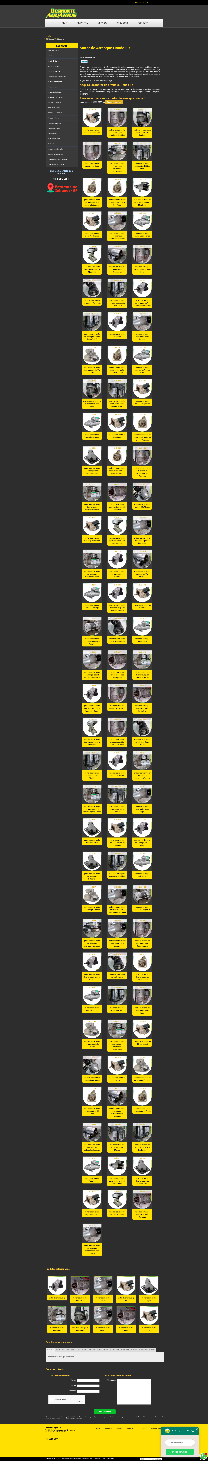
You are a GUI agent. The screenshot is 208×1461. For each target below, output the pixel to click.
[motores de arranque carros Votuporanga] (117, 626)
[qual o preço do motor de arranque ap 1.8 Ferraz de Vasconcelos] (142, 288)
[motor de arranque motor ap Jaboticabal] (92, 117)
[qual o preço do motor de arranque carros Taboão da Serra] (117, 389)
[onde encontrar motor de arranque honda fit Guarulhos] (92, 727)
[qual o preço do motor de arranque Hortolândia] (92, 861)
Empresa (82, 23)
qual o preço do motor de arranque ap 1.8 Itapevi (142, 842)
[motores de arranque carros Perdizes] (117, 962)
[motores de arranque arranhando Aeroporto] (92, 288)
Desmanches (52, 87)
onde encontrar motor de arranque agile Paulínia (92, 1044)
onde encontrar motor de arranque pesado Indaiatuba (142, 540)
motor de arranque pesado (103, 1329)
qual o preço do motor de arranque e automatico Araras (92, 507)
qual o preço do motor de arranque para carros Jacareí (142, 977)
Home (63, 23)
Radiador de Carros (54, 139)
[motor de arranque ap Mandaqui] (117, 422)
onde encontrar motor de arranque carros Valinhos (117, 943)
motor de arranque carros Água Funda (92, 436)
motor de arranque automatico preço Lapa (142, 809)
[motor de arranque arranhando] (126, 1315)
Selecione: (50, 1350)
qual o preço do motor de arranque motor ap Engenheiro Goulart (92, 708)
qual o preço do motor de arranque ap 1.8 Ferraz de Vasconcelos (142, 303)
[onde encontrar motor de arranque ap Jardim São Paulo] (117, 187)
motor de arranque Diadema (92, 1179)
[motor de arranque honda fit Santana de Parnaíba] (92, 626)
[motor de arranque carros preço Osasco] (117, 693)
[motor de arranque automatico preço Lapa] (142, 794)
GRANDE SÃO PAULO (104, 1350)
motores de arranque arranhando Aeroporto (92, 301)
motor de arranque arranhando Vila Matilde (92, 775)
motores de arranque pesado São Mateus (142, 505)
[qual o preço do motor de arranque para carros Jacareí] (142, 962)
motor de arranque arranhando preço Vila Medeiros (117, 507)
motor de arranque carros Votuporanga (142, 234)
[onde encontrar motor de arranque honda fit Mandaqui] (92, 254)
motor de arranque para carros (80, 1299)
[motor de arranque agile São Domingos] (92, 593)
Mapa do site (156, 1428)
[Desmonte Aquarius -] (104, 12)
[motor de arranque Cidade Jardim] (142, 626)
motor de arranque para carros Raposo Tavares (142, 370)
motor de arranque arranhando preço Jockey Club (117, 674)
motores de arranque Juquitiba (117, 335)
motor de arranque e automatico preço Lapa (142, 1010)
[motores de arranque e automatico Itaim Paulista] (142, 117)
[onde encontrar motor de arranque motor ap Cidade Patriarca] (142, 422)
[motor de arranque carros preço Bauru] (92, 151)
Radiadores (51, 144)
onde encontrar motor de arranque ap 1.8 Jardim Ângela (117, 370)
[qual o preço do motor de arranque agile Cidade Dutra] (142, 1166)
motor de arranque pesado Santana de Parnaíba (117, 842)
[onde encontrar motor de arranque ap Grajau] (142, 1096)
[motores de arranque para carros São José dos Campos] (117, 525)
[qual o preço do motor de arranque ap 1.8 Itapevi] (142, 828)
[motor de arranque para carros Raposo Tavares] (142, 355)
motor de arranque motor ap (149, 1329)
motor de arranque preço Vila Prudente (92, 1213)
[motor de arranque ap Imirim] (117, 1065)
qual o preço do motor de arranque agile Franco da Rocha (92, 470)
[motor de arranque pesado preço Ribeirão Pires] (142, 254)
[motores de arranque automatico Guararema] (117, 254)
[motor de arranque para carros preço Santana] (142, 1199)
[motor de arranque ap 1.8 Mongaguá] (142, 1029)
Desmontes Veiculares (55, 97)
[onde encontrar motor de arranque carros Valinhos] (117, 928)
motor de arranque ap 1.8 (126, 1299)
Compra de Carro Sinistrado (57, 76)
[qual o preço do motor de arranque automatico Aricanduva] (117, 151)
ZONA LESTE (60, 1350)
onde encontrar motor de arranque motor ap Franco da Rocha (117, 470)
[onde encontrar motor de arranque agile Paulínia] (92, 1029)
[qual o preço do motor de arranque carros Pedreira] (117, 794)
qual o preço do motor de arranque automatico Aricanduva (117, 167)
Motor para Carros (54, 108)
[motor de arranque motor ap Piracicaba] (92, 525)
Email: (74, 1385)
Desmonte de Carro (54, 92)
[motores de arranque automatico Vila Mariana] (142, 559)
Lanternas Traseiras (54, 102)
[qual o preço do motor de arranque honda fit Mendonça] (142, 187)
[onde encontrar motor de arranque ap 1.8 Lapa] (92, 1096)
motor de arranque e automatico (80, 1329)
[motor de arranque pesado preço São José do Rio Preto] (117, 727)
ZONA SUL (91, 1350)
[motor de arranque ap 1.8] (126, 1285)
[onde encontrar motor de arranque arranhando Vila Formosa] (142, 456)
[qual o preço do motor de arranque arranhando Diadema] (117, 221)
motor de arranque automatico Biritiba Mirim (142, 166)
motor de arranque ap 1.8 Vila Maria (142, 606)
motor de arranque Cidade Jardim (142, 640)
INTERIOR (116, 1350)
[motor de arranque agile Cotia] (142, 861)
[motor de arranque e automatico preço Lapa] (142, 995)
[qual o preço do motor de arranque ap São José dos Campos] (117, 593)
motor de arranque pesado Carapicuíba (142, 402)
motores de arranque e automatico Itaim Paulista (142, 132)
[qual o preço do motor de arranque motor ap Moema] (92, 962)
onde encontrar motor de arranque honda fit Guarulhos (92, 742)
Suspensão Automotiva (55, 149)
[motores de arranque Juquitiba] (117, 321)
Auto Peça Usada (53, 51)
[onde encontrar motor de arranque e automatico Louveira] (92, 1132)
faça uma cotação (114, 102)
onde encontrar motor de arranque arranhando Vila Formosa (142, 472)
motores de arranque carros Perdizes (117, 975)
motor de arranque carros (103, 1299)
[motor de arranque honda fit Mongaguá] (142, 895)
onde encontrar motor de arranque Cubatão (142, 1079)
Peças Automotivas (54, 123)
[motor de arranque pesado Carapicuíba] (142, 389)
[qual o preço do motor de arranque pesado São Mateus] (117, 288)
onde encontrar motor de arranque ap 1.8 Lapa (92, 1111)
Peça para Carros (53, 118)
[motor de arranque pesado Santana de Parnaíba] (117, 828)
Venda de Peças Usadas (56, 164)
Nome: (74, 1380)
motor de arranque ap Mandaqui (117, 436)
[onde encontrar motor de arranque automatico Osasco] (142, 760)
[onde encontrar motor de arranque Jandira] (92, 895)
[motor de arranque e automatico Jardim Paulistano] (142, 1132)
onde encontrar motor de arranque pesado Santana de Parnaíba (92, 674)
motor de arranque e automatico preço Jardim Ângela (142, 943)
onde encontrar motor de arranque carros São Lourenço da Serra (117, 909)
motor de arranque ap (57, 1298)
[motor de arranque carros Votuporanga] (142, 221)
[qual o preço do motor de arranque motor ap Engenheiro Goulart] (92, 693)
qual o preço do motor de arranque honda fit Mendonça (142, 202)
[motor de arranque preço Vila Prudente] (92, 1199)
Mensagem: (112, 1380)
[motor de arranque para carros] (80, 1285)
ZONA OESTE (81, 1350)
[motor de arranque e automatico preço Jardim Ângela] (142, 928)
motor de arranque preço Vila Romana (92, 234)
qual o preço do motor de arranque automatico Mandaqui (92, 943)
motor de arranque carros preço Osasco (117, 707)
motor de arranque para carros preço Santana (142, 1214)
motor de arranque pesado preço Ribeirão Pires (142, 269)
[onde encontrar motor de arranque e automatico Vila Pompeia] (117, 1096)
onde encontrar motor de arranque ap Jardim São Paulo (117, 202)
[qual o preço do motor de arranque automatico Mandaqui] (92, 928)
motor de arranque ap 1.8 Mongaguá (142, 1042)
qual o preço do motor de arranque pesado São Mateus (117, 303)
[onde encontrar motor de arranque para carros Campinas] (142, 660)
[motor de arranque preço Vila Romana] (92, 221)
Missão (102, 23)
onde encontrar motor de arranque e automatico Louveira (92, 1147)
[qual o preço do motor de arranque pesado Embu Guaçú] (92, 321)
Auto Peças (51, 56)
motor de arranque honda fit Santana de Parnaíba (92, 641)
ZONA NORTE (70, 1350)
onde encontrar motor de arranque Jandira (92, 908)
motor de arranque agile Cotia (142, 875)
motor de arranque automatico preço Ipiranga (142, 336)
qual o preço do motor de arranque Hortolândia (92, 876)
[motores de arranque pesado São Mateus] (142, 492)
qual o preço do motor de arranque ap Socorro (117, 574)
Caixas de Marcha (54, 71)
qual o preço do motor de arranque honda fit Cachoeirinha (117, 1181)
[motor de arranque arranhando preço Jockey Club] (117, 660)
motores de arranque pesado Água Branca (92, 1079)
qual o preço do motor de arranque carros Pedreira (117, 809)
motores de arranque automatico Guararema (117, 269)
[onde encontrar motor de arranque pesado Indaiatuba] (142, 525)
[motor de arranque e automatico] (80, 1315)
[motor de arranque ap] (57, 1285)
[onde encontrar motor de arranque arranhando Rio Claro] (117, 117)
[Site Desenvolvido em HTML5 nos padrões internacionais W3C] (145, 1459)
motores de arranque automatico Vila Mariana (142, 574)
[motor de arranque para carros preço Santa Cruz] (142, 693)
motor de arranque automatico (57, 1329)
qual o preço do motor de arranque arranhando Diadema (117, 236)
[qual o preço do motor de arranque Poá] (92, 828)
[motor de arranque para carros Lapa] (92, 995)
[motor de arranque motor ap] (149, 1315)
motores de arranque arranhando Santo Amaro (142, 742)
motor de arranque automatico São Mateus (117, 1147)
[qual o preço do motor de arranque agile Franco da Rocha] (92, 456)
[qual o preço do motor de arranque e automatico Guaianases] (117, 1029)
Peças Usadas (52, 133)
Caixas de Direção (54, 66)
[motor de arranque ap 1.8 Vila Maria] (142, 593)
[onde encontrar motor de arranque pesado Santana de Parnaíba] (92, 660)
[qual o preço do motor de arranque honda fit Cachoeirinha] (117, 1166)
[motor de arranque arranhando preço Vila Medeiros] (117, 492)
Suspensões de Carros (55, 154)
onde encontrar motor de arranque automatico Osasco (142, 775)
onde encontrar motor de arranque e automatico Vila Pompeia (117, 1112)
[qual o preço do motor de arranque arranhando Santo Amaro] (92, 1233)
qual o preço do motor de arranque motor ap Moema (92, 977)
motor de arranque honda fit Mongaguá (142, 908)
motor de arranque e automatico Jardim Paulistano (142, 1147)
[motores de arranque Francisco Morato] (117, 760)
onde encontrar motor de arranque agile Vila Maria (92, 370)
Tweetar (84, 61)
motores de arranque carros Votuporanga (117, 640)
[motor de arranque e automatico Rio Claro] (117, 861)
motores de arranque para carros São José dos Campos (117, 540)
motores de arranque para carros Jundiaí (117, 1213)
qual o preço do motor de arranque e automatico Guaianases (117, 1045)
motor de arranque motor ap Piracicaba (92, 539)
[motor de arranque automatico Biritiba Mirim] (142, 151)
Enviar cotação (105, 1412)
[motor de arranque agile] (149, 1285)
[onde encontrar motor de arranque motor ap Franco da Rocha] (117, 456)
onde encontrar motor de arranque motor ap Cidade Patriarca (142, 437)
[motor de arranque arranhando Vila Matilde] (92, 760)
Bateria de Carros (53, 61)
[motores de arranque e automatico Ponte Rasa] (92, 389)
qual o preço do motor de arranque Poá (92, 841)
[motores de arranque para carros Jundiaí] (117, 1199)
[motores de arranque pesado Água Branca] (92, 1065)
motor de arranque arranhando (126, 1329)
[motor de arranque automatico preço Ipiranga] (142, 321)
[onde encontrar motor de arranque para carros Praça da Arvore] (92, 794)
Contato (143, 23)
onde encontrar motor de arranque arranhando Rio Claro (117, 132)
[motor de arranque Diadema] (92, 1166)
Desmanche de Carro (55, 82)
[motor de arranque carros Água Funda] (92, 422)
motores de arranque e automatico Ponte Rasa (92, 403)
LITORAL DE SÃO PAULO (129, 1350)
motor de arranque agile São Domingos (92, 606)
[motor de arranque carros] (103, 1285)
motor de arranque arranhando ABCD (117, 1009)
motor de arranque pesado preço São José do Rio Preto (117, 742)
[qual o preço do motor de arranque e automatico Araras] (92, 492)
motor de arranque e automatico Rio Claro (117, 875)
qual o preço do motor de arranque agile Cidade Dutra (142, 1181)
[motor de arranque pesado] (103, 1315)
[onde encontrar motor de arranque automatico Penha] (92, 559)
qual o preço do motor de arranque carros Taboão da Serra (117, 403)
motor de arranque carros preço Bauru (92, 165)
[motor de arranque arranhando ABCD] (117, 995)
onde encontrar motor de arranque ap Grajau (142, 1110)
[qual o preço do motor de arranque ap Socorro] (117, 559)
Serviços (122, 23)
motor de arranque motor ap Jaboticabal (92, 131)
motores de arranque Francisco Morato (117, 774)
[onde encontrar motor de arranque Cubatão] (142, 1065)
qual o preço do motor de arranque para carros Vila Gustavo (92, 202)
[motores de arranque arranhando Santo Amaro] (142, 727)
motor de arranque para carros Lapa (92, 1009)
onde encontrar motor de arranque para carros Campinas (142, 674)
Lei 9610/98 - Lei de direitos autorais (72, 1418)
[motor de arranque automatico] (57, 1315)
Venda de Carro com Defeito (57, 159)
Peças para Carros (54, 128)
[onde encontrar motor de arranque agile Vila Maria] (92, 355)
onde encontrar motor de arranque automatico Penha (92, 574)
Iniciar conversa (179, 1452)
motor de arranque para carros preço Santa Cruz (142, 708)
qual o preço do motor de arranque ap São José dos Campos (117, 607)
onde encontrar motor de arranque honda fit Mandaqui (92, 269)
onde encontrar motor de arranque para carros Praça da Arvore (92, 809)
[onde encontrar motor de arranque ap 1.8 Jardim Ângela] (117, 355)
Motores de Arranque (55, 113)
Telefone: (73, 1391)
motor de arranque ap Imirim (117, 1079)
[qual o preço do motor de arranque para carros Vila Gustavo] (92, 187)
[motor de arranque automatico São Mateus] (117, 1132)
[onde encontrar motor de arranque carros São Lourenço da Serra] (117, 895)
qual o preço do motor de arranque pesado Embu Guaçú (92, 336)
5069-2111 (145, 2)
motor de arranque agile (149, 1299)
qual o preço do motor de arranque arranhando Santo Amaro (92, 1249)
